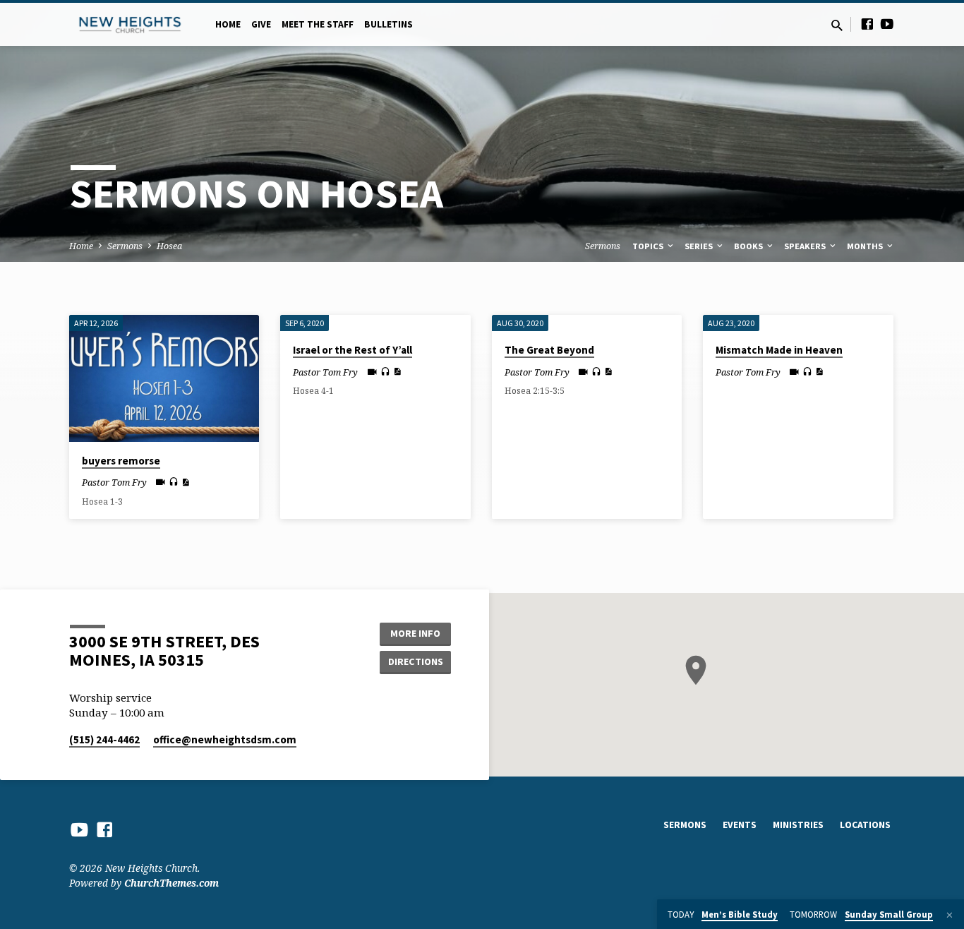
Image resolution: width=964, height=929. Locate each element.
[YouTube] (887, 23)
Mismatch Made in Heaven (779, 349)
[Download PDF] (185, 482)
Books (749, 246)
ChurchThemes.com (171, 882)
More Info (415, 633)
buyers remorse (121, 460)
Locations (865, 825)
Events (740, 825)
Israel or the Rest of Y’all (352, 349)
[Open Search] (837, 25)
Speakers (806, 246)
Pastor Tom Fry (114, 482)
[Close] (949, 915)
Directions (415, 661)
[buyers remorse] (164, 378)
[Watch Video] (161, 482)
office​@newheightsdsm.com (224, 739)
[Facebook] (867, 23)
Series (700, 246)
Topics (648, 246)
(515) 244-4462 (104, 739)
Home (228, 24)
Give (261, 24)
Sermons (125, 246)
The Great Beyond (549, 349)
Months (866, 246)
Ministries (798, 825)
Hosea (169, 246)
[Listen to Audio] (174, 482)
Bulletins (388, 24)
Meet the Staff (318, 24)
